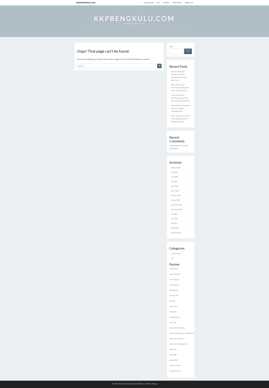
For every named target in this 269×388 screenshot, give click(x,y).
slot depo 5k (173, 290)
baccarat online (175, 371)
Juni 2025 (174, 219)
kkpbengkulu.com (85, 2)
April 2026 (174, 186)
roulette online (174, 365)
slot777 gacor (174, 279)
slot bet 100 (173, 295)
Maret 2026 (175, 191)
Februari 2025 (176, 232)
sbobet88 (172, 355)
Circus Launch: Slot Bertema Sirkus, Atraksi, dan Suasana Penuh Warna (180, 98)
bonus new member (176, 339)
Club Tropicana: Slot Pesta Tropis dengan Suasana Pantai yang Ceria (180, 119)
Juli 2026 (174, 172)
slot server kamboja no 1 (178, 344)
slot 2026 (172, 322)
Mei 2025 (174, 223)
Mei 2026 (174, 181)
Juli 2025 (174, 214)
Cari (170, 46)
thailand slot (174, 269)
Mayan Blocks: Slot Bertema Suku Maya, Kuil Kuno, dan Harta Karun (180, 87)
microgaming (174, 317)
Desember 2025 (176, 205)
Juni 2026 (174, 177)
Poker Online (176, 3)
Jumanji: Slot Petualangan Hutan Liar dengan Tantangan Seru (180, 108)
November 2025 (176, 209)
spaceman (173, 349)
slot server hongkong (177, 328)
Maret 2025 (175, 228)
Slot (158, 3)
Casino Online (148, 3)
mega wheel (173, 360)
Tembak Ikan (189, 3)
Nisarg (154, 384)
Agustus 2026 (176, 167)
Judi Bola (166, 3)
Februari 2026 (176, 195)
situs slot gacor (175, 274)
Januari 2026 (175, 200)
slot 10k (172, 301)
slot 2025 (172, 312)
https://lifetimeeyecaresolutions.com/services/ (186, 333)
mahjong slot (174, 285)
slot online (173, 306)
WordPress (139, 384)
